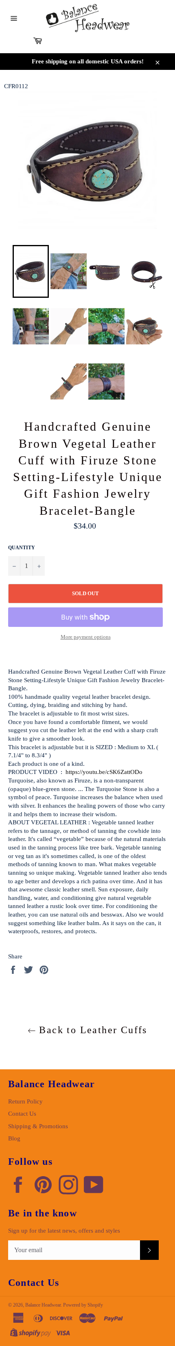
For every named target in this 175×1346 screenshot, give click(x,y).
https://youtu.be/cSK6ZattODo (104, 772)
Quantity (21, 548)
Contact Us (22, 1113)
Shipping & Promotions (38, 1126)
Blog (14, 1138)
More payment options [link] (86, 637)
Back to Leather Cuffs (91, 1030)
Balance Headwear (43, 1305)
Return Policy (25, 1101)
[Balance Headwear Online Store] (87, 18)
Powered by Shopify (83, 1305)
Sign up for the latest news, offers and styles (64, 1230)
